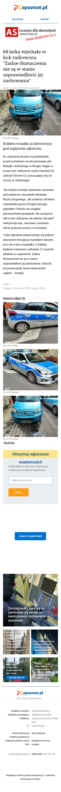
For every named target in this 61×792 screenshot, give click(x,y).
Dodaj (18, 492)
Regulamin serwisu (41, 740)
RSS (27, 744)
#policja (9, 443)
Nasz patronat (38, 733)
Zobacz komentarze (30, 536)
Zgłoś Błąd (17, 19)
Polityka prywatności (19, 736)
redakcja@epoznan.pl (19, 754)
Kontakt (45, 19)
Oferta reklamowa (20, 733)
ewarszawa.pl (37, 775)
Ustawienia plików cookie (17, 740)
